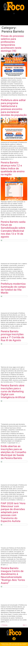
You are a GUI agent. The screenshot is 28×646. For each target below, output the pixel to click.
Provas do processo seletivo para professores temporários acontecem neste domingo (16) (12, 43)
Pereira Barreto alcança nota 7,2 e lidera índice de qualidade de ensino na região (13, 168)
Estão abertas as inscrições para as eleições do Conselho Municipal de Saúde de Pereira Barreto (13, 452)
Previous (4, 625)
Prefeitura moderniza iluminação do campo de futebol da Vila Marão (13, 288)
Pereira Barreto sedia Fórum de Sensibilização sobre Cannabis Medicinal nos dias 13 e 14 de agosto (13, 229)
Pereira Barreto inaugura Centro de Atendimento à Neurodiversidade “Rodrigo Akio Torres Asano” (13, 575)
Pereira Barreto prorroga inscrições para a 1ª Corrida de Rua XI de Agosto (12, 336)
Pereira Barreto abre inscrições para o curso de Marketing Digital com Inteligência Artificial (13, 391)
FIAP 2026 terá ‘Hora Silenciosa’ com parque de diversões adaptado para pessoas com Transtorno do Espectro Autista (13, 512)
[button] (14, 13)
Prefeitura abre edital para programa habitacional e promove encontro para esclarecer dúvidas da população (14, 107)
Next (25, 625)
